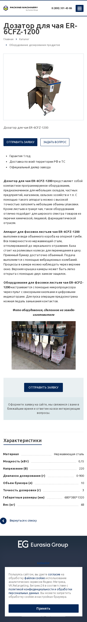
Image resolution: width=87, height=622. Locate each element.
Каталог (43, 563)
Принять (43, 608)
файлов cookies (34, 578)
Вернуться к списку (23, 520)
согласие (54, 574)
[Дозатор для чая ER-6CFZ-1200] (44, 86)
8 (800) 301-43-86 (62, 8)
